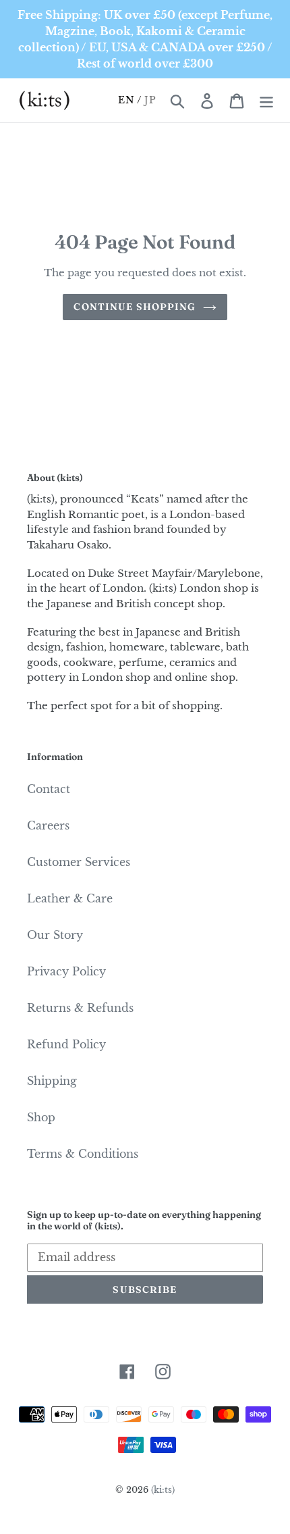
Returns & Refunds (80, 1008)
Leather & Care (70, 898)
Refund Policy (66, 1044)
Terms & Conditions (82, 1153)
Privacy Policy (66, 971)
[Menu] (266, 100)
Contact (48, 789)
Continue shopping (135, 307)
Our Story (55, 935)
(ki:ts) (163, 1489)
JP (150, 100)
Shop (41, 1117)
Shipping (52, 1081)
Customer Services (78, 862)
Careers (48, 825)
